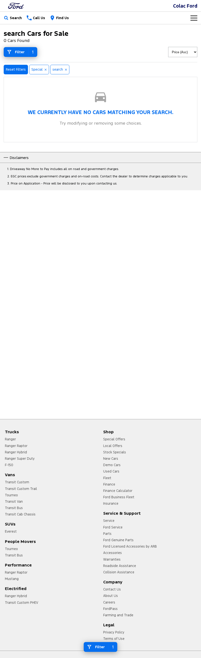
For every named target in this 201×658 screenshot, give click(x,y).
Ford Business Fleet (118, 497)
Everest (11, 531)
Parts (107, 533)
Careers (109, 602)
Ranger (10, 439)
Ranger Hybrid (16, 452)
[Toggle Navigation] (193, 18)
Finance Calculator (117, 490)
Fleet (107, 478)
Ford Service (113, 527)
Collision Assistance (118, 572)
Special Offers (114, 439)
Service (108, 520)
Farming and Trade (118, 615)
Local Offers (112, 446)
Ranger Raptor (16, 446)
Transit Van (14, 501)
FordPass (110, 608)
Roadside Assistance (119, 566)
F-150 (9, 465)
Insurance (110, 503)
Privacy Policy (113, 632)
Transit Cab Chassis (20, 514)
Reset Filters (16, 69)
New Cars (110, 458)
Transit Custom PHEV (21, 602)
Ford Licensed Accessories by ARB (130, 546)
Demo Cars (112, 465)
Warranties (112, 559)
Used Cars (111, 471)
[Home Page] (16, 6)
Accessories (112, 553)
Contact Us (112, 589)
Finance (109, 484)
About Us (110, 595)
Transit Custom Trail (21, 489)
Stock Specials (114, 452)
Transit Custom (17, 482)
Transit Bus (14, 508)
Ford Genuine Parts (118, 540)
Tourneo (11, 495)
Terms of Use (114, 638)
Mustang (12, 579)
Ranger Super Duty (20, 458)
